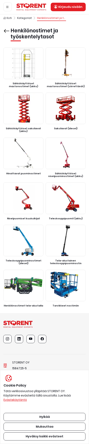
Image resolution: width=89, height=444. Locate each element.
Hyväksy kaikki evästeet (44, 436)
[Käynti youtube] (30, 339)
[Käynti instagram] (7, 339)
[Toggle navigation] (7, 6)
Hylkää (44, 417)
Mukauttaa (44, 426)
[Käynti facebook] (42, 339)
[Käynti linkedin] (19, 339)
